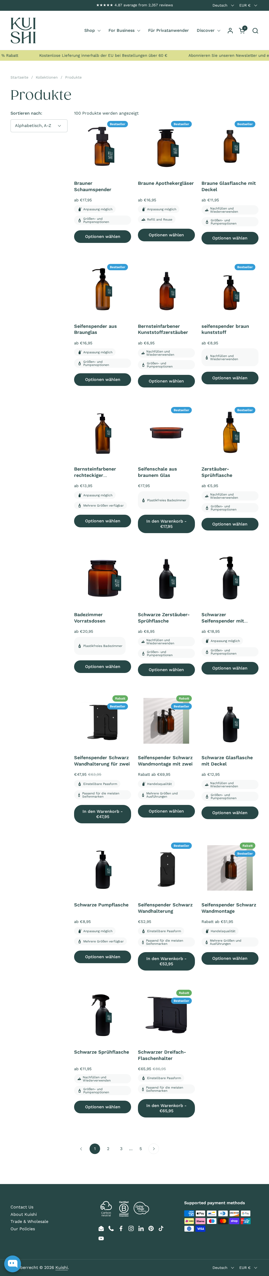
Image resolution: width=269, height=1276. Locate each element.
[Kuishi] (23, 30)
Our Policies (23, 1228)
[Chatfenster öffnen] (12, 1263)
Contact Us (22, 1206)
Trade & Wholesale (29, 1221)
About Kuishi (24, 1214)
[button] (255, 30)
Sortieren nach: (26, 113)
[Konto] (230, 30)
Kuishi (61, 1267)
